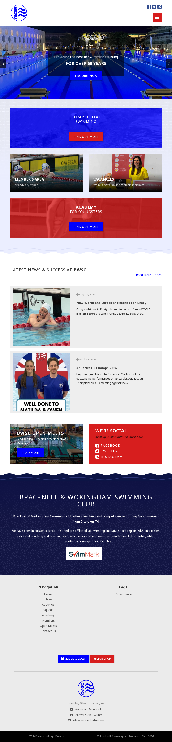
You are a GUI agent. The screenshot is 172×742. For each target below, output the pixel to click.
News (48, 599)
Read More (31, 452)
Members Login (75, 659)
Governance (124, 594)
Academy (48, 615)
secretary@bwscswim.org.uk (86, 703)
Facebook (109, 445)
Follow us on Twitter (87, 715)
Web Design (36, 736)
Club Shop (103, 659)
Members (48, 620)
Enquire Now (86, 76)
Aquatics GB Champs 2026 (96, 368)
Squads (48, 610)
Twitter (108, 451)
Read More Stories (149, 275)
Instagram (111, 456)
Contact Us (48, 631)
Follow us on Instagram (87, 720)
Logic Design (56, 736)
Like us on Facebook (87, 709)
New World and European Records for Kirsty (111, 303)
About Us (48, 605)
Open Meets (48, 626)
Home (48, 594)
